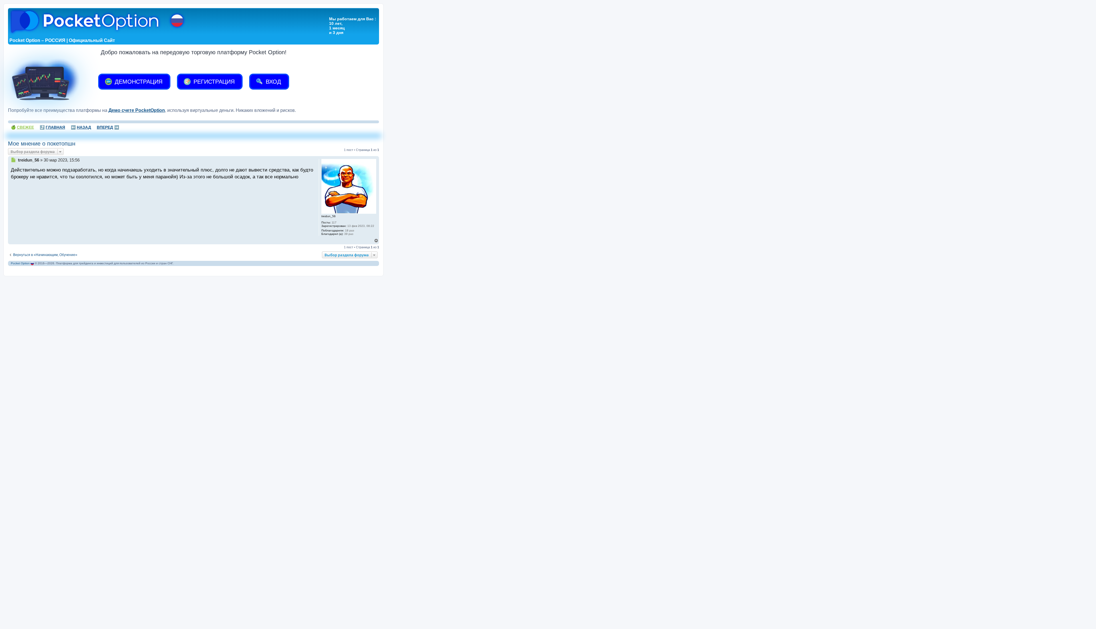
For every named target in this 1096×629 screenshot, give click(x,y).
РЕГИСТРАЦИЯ (213, 81)
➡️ (108, 127)
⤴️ (52, 127)
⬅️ (81, 127)
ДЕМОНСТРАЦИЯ (137, 81)
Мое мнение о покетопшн (41, 143)
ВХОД (272, 81)
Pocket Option (20, 263)
